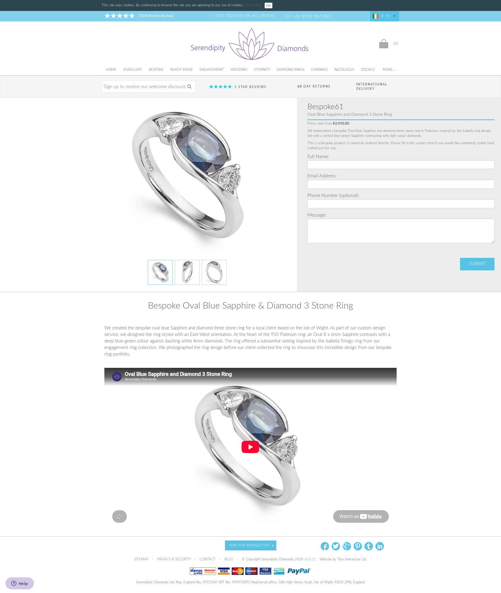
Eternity (262, 70)
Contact (208, 559)
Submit (477, 263)
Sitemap (142, 559)
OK (268, 5)
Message (316, 215)
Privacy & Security (174, 559)
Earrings (319, 70)
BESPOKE (156, 70)
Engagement (212, 70)
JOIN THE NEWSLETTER (249, 545)
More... (389, 70)
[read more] (253, 5)
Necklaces (344, 70)
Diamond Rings (291, 70)
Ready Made (181, 70)
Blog (229, 559)
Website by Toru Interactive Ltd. (343, 559)
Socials (367, 70)
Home (111, 70)
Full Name (317, 156)
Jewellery (132, 70)
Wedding (239, 70)
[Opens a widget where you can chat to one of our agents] (19, 583)
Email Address (321, 176)
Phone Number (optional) (332, 195)
